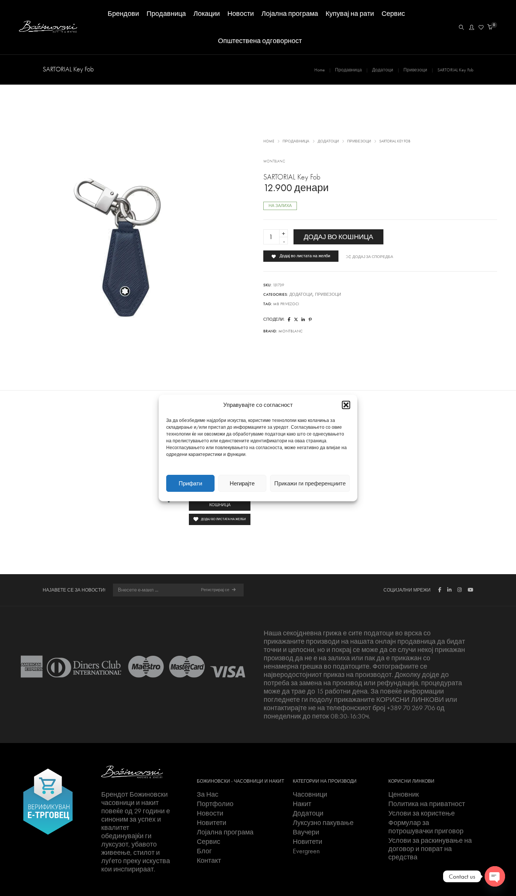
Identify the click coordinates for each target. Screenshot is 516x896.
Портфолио (215, 804)
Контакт (209, 860)
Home (319, 70)
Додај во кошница (338, 237)
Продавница (348, 70)
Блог (204, 851)
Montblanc (274, 161)
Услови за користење (421, 813)
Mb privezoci (286, 303)
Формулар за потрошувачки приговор (425, 827)
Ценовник (403, 794)
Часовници (310, 794)
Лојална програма (225, 832)
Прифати (190, 483)
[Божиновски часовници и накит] (48, 29)
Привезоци (415, 70)
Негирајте (242, 483)
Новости (210, 813)
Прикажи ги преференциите (310, 483)
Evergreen (306, 851)
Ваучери (306, 832)
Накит (302, 804)
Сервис (208, 841)
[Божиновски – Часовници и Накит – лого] (132, 771)
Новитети (211, 823)
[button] (346, 405)
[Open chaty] (495, 876)
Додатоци (382, 70)
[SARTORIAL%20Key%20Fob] (289, 320)
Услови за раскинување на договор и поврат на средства (430, 848)
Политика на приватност (426, 804)
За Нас (207, 794)
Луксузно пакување (323, 823)
